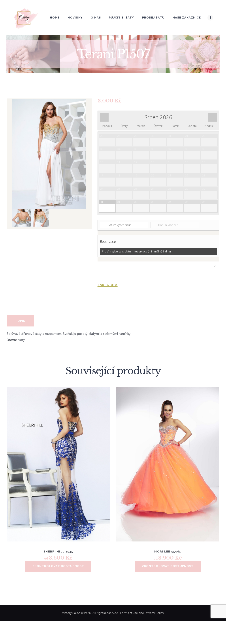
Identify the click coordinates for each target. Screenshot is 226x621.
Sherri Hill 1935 (58, 551)
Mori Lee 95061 (167, 551)
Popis (20, 321)
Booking (158, 270)
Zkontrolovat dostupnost (58, 566)
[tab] (20, 320)
